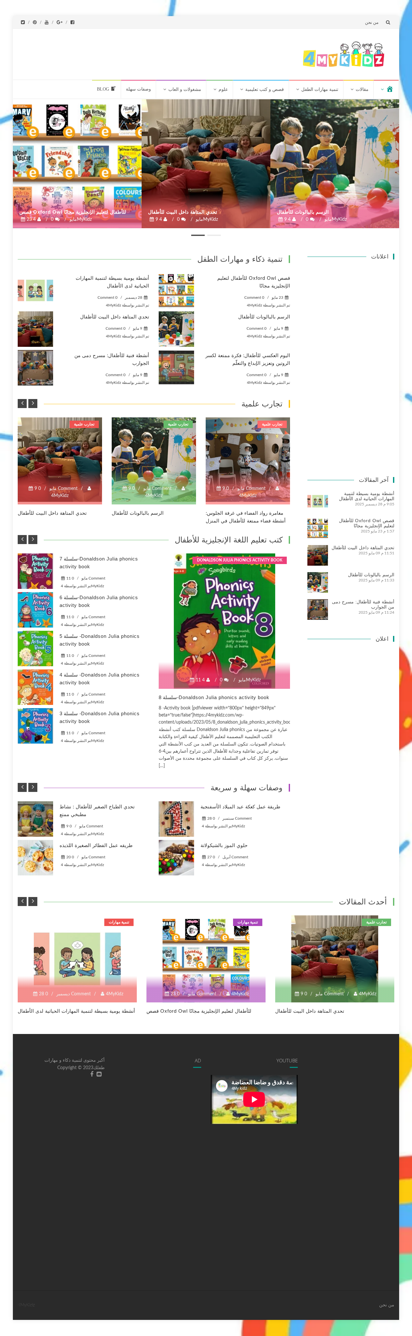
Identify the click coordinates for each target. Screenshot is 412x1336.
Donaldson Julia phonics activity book (239, 560)
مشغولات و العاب (184, 89)
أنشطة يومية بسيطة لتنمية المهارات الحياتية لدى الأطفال (366, 496)
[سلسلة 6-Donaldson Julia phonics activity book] (35, 610)
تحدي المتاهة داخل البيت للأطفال (182, 212)
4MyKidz (113, 305)
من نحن (372, 22)
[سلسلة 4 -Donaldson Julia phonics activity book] (35, 687)
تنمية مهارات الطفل (319, 89)
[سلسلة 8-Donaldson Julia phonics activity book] (224, 621)
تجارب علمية (84, 424)
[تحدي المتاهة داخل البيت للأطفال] (206, 163)
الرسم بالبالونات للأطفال (303, 212)
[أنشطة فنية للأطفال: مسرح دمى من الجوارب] (35, 367)
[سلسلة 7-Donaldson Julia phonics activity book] (35, 571)
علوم (223, 89)
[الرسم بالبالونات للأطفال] (334, 163)
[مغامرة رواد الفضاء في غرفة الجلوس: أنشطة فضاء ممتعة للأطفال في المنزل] (248, 459)
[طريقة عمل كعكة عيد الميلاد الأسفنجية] (176, 819)
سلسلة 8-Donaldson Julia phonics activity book (214, 697)
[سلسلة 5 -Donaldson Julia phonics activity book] (35, 648)
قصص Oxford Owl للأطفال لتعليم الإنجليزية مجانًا (72, 212)
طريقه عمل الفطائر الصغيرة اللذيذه (96, 845)
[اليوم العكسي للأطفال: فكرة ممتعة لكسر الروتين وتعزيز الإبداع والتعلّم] (176, 367)
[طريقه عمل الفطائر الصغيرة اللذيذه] (35, 857)
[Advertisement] (174, 52)
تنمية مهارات (119, 922)
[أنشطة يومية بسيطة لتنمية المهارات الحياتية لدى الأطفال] (35, 290)
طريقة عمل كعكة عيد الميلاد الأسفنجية (240, 806)
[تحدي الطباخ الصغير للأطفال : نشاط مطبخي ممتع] (35, 819)
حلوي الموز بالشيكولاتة (224, 845)
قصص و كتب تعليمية (264, 89)
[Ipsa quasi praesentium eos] (35, 726)
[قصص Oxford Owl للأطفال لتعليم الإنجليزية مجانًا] (77, 163)
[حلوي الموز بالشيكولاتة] (176, 857)
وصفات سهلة (138, 89)
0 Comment (107, 297)
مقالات (362, 89)
